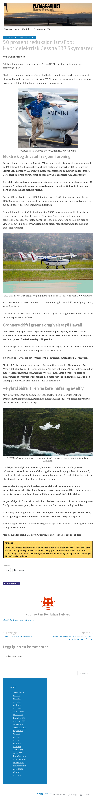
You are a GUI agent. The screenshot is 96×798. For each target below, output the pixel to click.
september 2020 (19, 765)
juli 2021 (16, 734)
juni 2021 (16, 737)
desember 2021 (19, 718)
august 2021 (18, 730)
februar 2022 (18, 711)
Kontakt (26, 29)
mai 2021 (16, 740)
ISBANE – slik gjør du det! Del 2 (17, 634)
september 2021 (19, 727)
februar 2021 (18, 749)
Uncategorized (12, 583)
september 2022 (19, 692)
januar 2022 (18, 714)
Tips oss (8, 29)
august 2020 (18, 769)
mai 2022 (16, 702)
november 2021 (19, 721)
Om (17, 29)
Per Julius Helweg (27, 37)
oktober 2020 (18, 762)
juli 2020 (16, 772)
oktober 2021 (18, 724)
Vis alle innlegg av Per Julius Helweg (19, 620)
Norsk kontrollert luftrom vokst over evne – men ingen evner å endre (72, 635)
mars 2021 (17, 746)
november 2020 (19, 759)
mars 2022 (17, 708)
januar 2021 (18, 753)
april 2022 (17, 705)
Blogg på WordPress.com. (48, 793)
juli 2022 (16, 695)
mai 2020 (17, 775)
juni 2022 (16, 698)
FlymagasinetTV (42, 29)
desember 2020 (19, 756)
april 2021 (17, 743)
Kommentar (84, 673)
